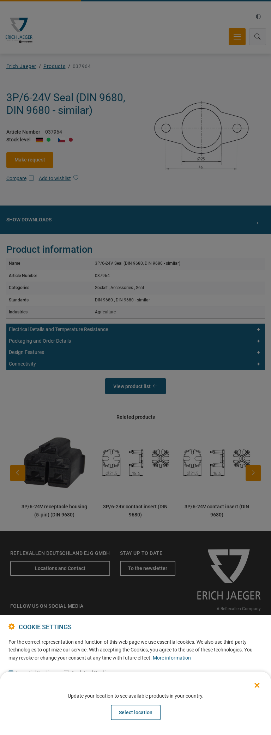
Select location (135, 712)
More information (172, 658)
